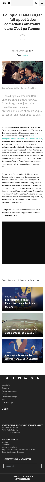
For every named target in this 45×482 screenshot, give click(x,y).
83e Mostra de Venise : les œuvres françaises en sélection (21, 357)
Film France (6, 445)
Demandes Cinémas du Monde (13, 452)
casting (25, 55)
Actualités (6, 385)
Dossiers (5, 388)
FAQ (3, 399)
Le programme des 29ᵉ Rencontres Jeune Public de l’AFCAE (20, 303)
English (5, 409)
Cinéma (8, 297)
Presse (4, 394)
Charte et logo (7, 402)
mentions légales (22, 479)
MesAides (5, 442)
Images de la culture (9, 447)
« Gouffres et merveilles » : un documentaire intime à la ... (21, 331)
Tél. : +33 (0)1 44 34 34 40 (11, 433)
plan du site (28, 477)
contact (15, 477)
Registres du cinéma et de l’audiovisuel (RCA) (18, 450)
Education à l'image (9, 397)
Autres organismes (9, 391)
